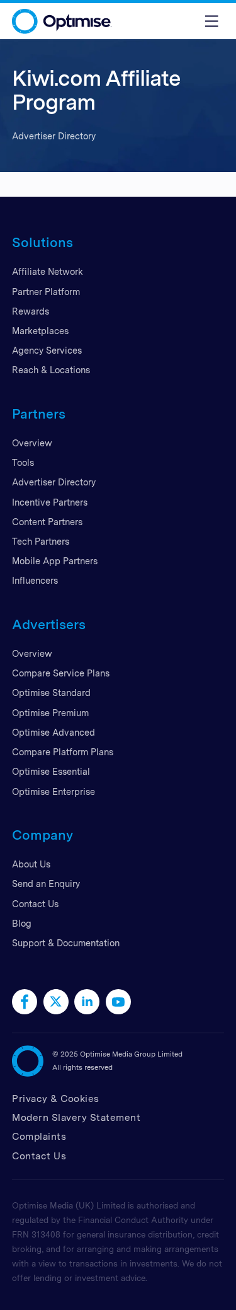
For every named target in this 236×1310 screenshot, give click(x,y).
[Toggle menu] (211, 21)
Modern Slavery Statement (76, 1117)
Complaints (39, 1136)
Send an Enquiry (46, 883)
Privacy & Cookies (55, 1098)
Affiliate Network (47, 271)
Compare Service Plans (61, 673)
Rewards (30, 311)
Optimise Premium (50, 712)
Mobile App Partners (55, 560)
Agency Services (47, 350)
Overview (32, 443)
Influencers (35, 580)
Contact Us (35, 903)
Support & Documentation (66, 942)
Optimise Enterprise (53, 791)
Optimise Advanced (53, 732)
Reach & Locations (51, 369)
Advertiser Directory (54, 482)
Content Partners (47, 521)
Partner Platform (46, 291)
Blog (21, 923)
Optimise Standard (51, 692)
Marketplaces (40, 330)
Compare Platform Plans (62, 751)
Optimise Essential (51, 771)
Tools (23, 462)
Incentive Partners (49, 502)
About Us (31, 864)
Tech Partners (40, 541)
